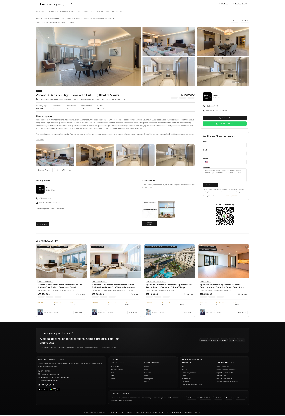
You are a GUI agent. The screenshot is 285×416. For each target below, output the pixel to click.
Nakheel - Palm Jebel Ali (224, 379)
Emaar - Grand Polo (222, 367)
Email (205, 150)
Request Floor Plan (64, 170)
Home (38, 18)
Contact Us (117, 11)
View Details (79, 312)
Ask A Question (42, 224)
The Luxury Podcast (189, 373)
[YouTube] (43, 385)
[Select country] (206, 162)
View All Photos (239, 82)
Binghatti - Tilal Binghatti (224, 373)
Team (184, 376)
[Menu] (37, 4)
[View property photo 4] (168, 71)
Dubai (45, 18)
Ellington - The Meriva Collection (227, 382)
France (146, 382)
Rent (80, 11)
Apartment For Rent (57, 18)
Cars (86, 11)
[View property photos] (88, 56)
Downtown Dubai (73, 18)
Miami (146, 376)
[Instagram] (47, 385)
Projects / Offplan (117, 370)
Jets (92, 11)
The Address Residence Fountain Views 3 (51, 22)
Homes (204, 340)
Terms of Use (188, 412)
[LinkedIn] (39, 385)
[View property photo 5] (223, 71)
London (147, 367)
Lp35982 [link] (72, 22)
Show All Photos (44, 170)
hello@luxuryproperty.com (50, 374)
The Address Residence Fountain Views (97, 18)
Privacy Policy (177, 412)
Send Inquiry (210, 185)
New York (147, 373)
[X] (50, 385)
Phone (205, 158)
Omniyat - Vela (221, 376)
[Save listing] (84, 247)
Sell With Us (223, 4)
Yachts (100, 11)
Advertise (40, 11)
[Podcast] (54, 385)
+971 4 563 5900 (46, 371)
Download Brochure (149, 223)
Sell (123, 412)
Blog (107, 11)
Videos (184, 370)
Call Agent (226, 118)
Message (206, 167)
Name (205, 141)
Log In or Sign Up (241, 4)
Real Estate (53, 11)
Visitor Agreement (231, 196)
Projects (214, 340)
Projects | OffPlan (67, 11)
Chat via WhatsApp (226, 123)
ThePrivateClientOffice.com (192, 385)
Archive (198, 412)
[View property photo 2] (168, 41)
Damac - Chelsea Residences (226, 370)
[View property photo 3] (223, 41)
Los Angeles (148, 379)
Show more (40, 140)
